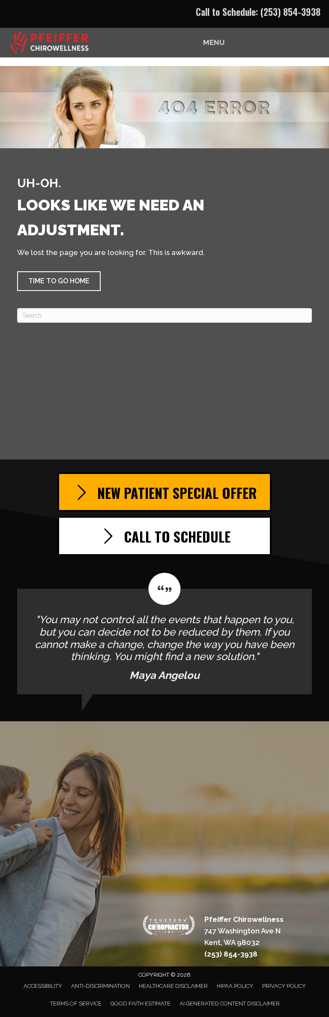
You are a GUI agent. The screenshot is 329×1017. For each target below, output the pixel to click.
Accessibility (43, 986)
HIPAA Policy (235, 986)
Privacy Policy (284, 986)
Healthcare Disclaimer (173, 986)
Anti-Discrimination (100, 986)
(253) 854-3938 (290, 11)
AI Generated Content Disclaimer (229, 1003)
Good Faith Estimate (140, 1003)
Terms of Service (76, 1003)
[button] (59, 281)
